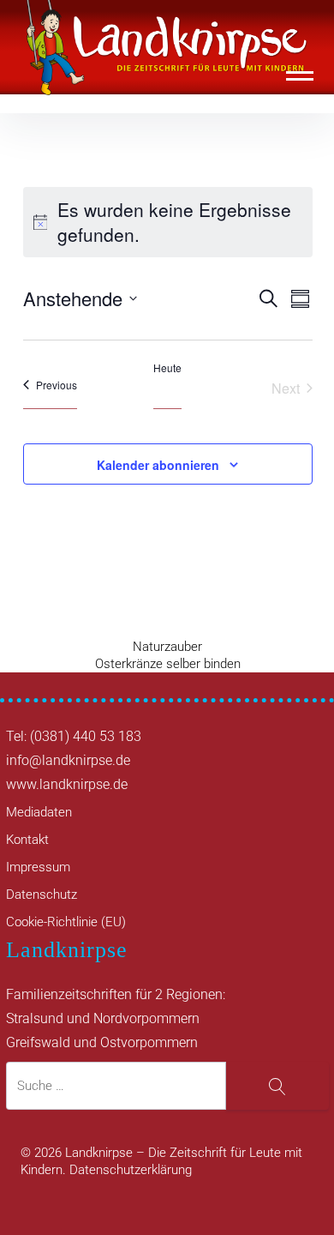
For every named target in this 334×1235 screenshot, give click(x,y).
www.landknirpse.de (67, 784)
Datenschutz (41, 894)
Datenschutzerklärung (130, 1170)
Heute (167, 368)
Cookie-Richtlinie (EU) (66, 922)
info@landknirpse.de (68, 760)
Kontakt (27, 839)
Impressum (38, 867)
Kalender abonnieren (158, 464)
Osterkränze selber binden (168, 664)
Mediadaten (39, 812)
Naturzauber (167, 646)
